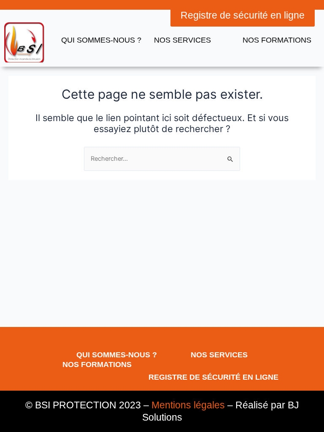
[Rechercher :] (162, 158)
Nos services (219, 355)
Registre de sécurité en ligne (213, 377)
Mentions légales (188, 405)
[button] (242, 15)
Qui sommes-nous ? (101, 40)
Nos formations (277, 40)
